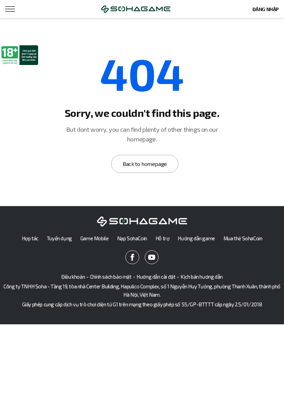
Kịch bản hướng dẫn (201, 276)
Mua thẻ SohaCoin (243, 238)
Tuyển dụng (59, 238)
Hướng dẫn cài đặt (155, 276)
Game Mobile (94, 238)
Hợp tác (30, 238)
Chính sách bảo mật (111, 276)
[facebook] (132, 257)
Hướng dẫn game (196, 238)
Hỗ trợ (163, 238)
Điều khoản (73, 276)
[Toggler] (10, 9)
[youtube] (152, 257)
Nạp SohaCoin (132, 238)
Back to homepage (145, 163)
